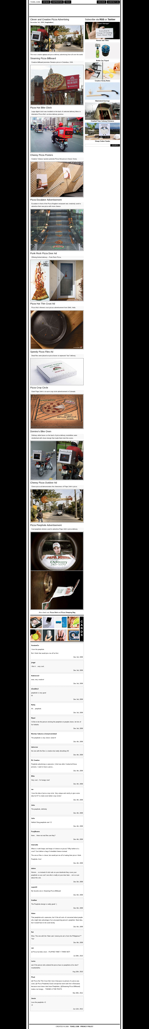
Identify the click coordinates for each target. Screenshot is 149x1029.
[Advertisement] (74, 11)
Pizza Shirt (54, 612)
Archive (101, 2)
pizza (45, 54)
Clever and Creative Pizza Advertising (49, 19)
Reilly (33, 705)
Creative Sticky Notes (102, 81)
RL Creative (35, 760)
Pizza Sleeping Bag (68, 612)
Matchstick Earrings (102, 101)
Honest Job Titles (102, 40)
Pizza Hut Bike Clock (41, 107)
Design (46, 2)
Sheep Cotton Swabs (102, 141)
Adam (33, 913)
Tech (68, 2)
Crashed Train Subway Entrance (102, 121)
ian (32, 789)
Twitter (111, 19)
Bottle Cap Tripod (102, 60)
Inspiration (57, 2)
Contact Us (113, 2)
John (33, 805)
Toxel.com (35, 2)
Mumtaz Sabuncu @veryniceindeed (44, 734)
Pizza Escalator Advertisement (46, 199)
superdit (34, 887)
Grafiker (34, 900)
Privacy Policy (86, 1026)
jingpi (33, 662)
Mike (33, 776)
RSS (102, 19)
